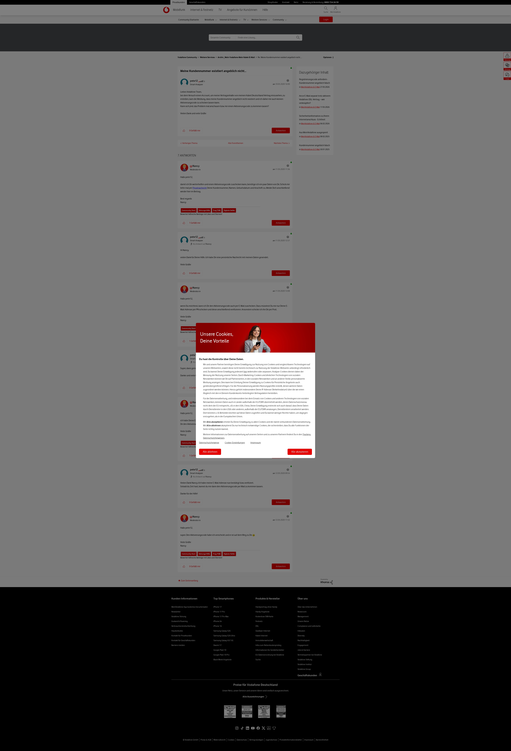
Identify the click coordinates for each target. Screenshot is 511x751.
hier (245, 371)
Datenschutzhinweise (209, 442)
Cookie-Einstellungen (235, 442)
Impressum (255, 442)
